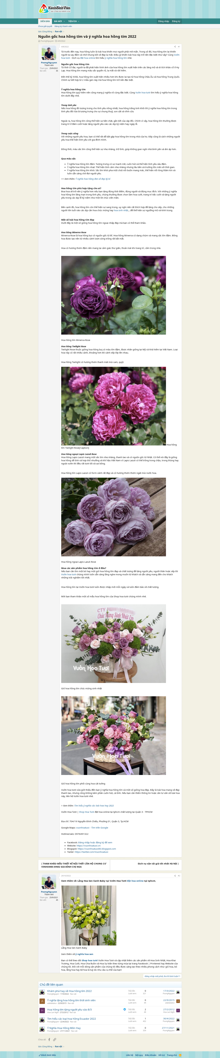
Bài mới (58, 21)
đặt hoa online (87, 57)
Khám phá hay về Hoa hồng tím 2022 (69, 991)
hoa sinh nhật (121, 210)
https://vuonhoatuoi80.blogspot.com (97, 848)
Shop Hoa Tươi (86, 811)
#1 (179, 46)
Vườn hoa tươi (142, 92)
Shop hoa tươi (90, 960)
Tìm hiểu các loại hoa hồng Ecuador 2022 (71, 1018)
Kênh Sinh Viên (48, 1055)
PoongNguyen (47, 41)
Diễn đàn (45, 21)
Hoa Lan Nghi (53, 1012)
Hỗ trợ (161, 1055)
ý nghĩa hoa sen (84, 954)
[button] (64, 21)
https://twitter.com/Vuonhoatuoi (91, 851)
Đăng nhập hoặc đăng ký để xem (95, 842)
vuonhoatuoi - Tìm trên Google (92, 827)
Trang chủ (172, 1055)
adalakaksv (52, 1003)
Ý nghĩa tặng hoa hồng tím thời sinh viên (71, 1000)
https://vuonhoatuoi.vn (89, 845)
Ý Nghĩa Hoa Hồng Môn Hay (64, 1028)
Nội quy (139, 1055)
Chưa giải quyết (45, 26)
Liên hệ (129, 1055)
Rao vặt (73, 994)
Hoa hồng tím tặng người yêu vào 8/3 (69, 1009)
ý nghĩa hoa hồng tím (116, 57)
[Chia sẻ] (175, 47)
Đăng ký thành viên (63, 26)
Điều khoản (150, 1055)
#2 (179, 875)
